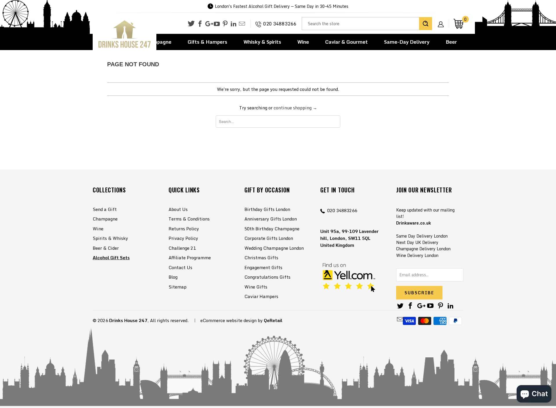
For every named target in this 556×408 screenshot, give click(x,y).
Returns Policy (184, 228)
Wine (303, 42)
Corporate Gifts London (268, 238)
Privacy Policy (183, 238)
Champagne (105, 218)
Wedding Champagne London (274, 248)
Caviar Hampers (261, 296)
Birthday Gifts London (267, 209)
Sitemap (177, 286)
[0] (458, 24)
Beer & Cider (106, 248)
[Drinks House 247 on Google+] (208, 24)
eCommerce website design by (231, 320)
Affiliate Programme (190, 257)
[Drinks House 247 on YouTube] (217, 24)
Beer (451, 42)
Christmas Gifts (261, 257)
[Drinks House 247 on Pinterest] (225, 24)
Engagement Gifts (263, 267)
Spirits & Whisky (110, 238)
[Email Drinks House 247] (242, 24)
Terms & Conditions (189, 218)
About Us (178, 209)
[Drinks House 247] (124, 34)
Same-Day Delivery (406, 42)
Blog (173, 276)
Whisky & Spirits (262, 42)
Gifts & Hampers (207, 42)
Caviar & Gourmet (346, 42)
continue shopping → (295, 107)
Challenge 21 (182, 248)
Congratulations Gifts (267, 276)
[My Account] (443, 19)
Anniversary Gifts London (270, 218)
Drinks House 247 (128, 320)
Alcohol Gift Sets (111, 257)
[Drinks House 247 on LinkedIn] (234, 24)
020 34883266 (279, 23)
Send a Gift (105, 209)
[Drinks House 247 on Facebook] (200, 24)
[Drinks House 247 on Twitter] (191, 23)
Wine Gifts (255, 286)
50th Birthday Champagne (271, 228)
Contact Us (180, 267)
